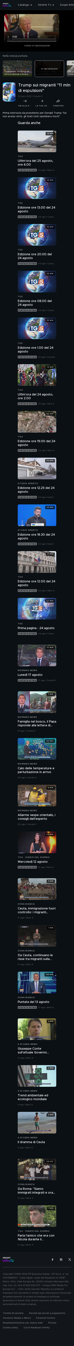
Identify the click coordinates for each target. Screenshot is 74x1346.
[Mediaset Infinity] (7, 5)
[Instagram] (61, 1259)
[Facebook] (52, 1259)
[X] (69, 1259)
